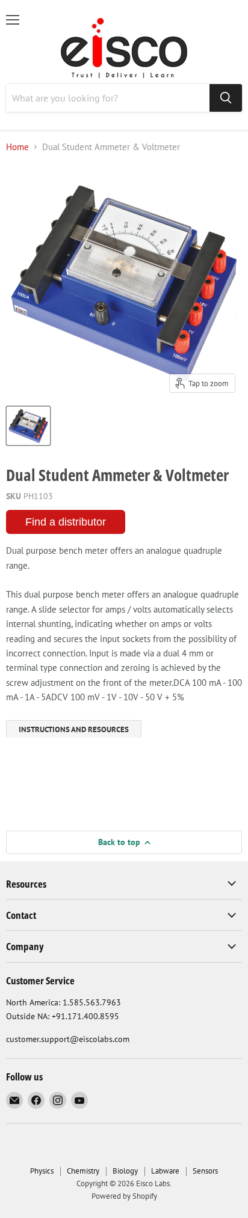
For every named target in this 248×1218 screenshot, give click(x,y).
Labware (165, 1171)
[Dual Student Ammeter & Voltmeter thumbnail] (28, 426)
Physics (42, 1171)
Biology (125, 1171)
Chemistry (83, 1171)
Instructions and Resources (74, 729)
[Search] (225, 98)
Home (17, 147)
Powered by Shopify (124, 1196)
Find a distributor (65, 522)
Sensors (205, 1171)
